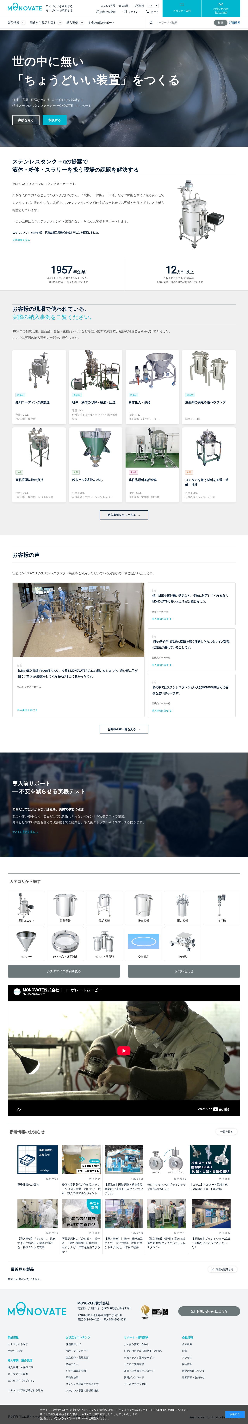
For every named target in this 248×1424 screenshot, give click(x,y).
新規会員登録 (107, 11)
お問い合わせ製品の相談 (220, 10)
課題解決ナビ (73, 1344)
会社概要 (187, 1344)
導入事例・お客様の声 (20, 1367)
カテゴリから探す (18, 1344)
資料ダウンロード (134, 1377)
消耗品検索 (72, 1377)
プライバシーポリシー (72, 1418)
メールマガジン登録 (135, 1384)
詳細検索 (234, 22)
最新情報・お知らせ (193, 1377)
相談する (54, 120)
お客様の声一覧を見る (122, 729)
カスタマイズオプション (21, 1380)
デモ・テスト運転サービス (139, 1357)
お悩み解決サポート (102, 22)
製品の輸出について (193, 1370)
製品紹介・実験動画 (77, 1357)
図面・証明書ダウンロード (139, 1370)
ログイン (133, 11)
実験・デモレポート (77, 1350)
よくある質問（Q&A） (136, 1344)
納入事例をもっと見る (122, 514)
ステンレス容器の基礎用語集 (82, 1390)
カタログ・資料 (182, 10)
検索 (220, 22)
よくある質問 (108, 5)
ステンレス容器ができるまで (82, 1384)
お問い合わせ (184, 971)
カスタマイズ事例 (18, 1373)
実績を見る (26, 120)
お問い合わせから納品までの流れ (143, 1350)
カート (155, 11)
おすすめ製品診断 (76, 1370)
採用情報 (139, 5)
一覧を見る (226, 1131)
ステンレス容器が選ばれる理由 (25, 1390)
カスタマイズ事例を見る (64, 971)
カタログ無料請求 (134, 1364)
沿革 (184, 1350)
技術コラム (72, 1364)
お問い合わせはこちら (211, 1311)
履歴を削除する (224, 1269)
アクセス (187, 1357)
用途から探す (15, 1350)
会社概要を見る (21, 239)
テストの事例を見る (23, 831)
